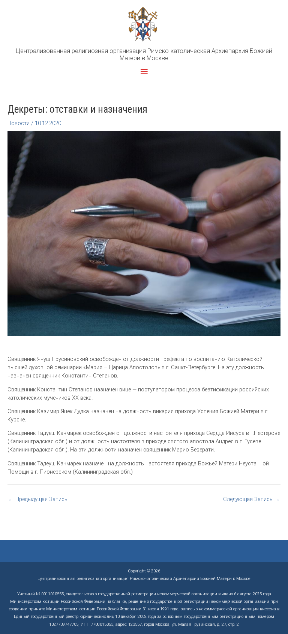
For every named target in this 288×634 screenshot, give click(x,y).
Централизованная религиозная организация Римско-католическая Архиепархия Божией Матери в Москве (144, 54)
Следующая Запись (251, 499)
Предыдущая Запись (38, 499)
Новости (19, 123)
